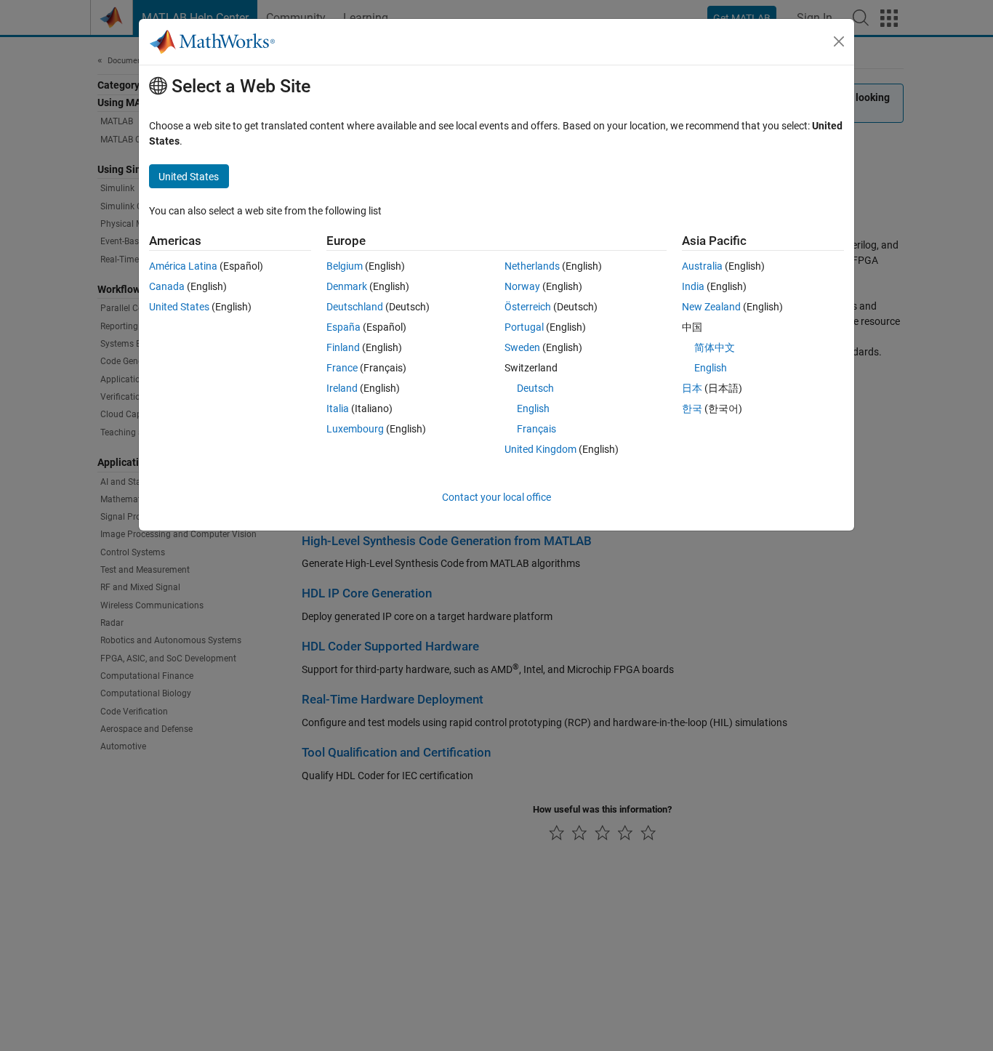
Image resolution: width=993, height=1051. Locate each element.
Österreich (527, 307)
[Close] (839, 41)
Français (536, 429)
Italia (337, 408)
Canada (167, 286)
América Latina (183, 266)
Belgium (344, 266)
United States (179, 307)
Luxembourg (355, 429)
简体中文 (714, 347)
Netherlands (532, 266)
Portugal (524, 327)
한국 (692, 408)
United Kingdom (540, 449)
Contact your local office (496, 497)
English (533, 408)
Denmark (346, 286)
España (343, 327)
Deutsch (535, 388)
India (693, 286)
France (342, 368)
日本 (692, 388)
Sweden (522, 347)
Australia (702, 266)
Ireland (342, 388)
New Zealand (711, 307)
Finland (343, 347)
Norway (522, 286)
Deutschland (354, 307)
